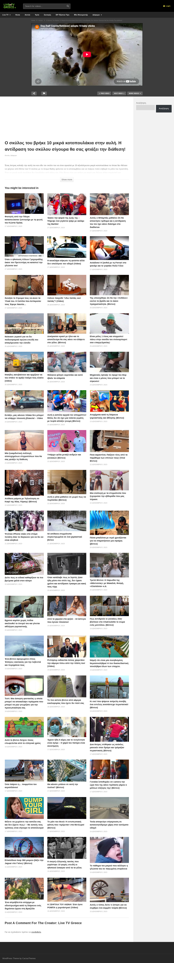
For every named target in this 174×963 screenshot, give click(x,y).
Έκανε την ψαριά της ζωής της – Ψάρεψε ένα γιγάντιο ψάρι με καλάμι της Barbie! (65, 221)
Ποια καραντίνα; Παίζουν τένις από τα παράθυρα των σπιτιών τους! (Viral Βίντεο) (108, 458)
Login (167, 6)
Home (17, 15)
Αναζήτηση (141, 103)
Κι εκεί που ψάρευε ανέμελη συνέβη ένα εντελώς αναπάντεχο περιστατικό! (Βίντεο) (109, 704)
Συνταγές (47, 15)
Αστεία (27, 15)
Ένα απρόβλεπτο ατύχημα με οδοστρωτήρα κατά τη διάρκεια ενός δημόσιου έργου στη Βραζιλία (23, 905)
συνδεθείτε (36, 932)
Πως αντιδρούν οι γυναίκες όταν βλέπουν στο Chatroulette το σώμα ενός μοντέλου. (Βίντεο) (107, 622)
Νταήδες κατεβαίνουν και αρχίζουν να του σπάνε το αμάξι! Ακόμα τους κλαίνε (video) (24, 378)
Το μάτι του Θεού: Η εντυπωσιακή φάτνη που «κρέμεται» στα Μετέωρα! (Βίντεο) (65, 824)
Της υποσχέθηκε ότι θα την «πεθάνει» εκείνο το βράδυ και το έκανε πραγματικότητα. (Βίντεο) (109, 301)
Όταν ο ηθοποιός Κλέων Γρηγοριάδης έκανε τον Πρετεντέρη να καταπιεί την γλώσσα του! (24, 262)
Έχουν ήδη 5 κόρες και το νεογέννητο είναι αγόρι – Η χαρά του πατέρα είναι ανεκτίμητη (66, 743)
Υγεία (37, 15)
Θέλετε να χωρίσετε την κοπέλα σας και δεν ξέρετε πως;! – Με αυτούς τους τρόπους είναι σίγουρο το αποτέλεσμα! (24, 824)
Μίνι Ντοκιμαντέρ (81, 15)
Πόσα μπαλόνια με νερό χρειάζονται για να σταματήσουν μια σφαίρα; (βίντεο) (108, 540)
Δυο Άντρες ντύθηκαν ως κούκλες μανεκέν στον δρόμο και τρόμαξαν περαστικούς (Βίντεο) (107, 747)
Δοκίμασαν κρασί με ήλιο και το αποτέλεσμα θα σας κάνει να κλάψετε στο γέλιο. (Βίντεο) (66, 339)
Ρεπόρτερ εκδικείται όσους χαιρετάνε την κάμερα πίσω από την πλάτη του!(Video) (66, 663)
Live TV (5, 15)
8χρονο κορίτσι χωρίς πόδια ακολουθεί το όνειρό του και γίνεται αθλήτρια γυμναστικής (22, 623)
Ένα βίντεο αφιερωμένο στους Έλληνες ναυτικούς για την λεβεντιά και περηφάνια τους (23, 662)
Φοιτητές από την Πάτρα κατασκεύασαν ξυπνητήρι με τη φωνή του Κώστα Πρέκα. (23, 219)
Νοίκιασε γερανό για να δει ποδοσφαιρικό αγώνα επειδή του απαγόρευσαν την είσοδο (21, 339)
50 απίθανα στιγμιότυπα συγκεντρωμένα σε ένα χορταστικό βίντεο (64, 537)
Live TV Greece (70, 923)
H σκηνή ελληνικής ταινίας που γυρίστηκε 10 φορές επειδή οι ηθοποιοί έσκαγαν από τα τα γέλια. (64, 864)
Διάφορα (96, 15)
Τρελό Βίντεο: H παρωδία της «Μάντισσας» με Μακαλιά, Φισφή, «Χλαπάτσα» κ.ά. (107, 583)
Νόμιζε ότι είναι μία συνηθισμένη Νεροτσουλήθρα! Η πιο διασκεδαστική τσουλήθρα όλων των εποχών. (109, 663)
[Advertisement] (67, 119)
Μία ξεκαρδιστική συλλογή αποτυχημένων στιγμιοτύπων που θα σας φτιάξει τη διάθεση (23, 456)
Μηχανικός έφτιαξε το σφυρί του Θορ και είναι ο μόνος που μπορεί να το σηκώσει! (108, 378)
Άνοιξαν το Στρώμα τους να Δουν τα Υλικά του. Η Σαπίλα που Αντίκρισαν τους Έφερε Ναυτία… (23, 301)
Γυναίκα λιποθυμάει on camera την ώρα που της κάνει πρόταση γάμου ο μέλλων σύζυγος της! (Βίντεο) (108, 785)
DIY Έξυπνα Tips (62, 15)
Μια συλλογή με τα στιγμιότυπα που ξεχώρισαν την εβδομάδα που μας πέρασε (108, 496)
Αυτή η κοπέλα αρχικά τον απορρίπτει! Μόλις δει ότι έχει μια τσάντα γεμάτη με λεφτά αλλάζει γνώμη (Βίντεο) (66, 418)
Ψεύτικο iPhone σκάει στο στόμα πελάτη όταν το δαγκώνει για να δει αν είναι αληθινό (24, 537)
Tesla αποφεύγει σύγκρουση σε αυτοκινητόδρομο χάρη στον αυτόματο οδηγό (109, 824)
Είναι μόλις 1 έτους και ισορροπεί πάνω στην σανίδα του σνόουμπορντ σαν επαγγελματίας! (108, 339)
